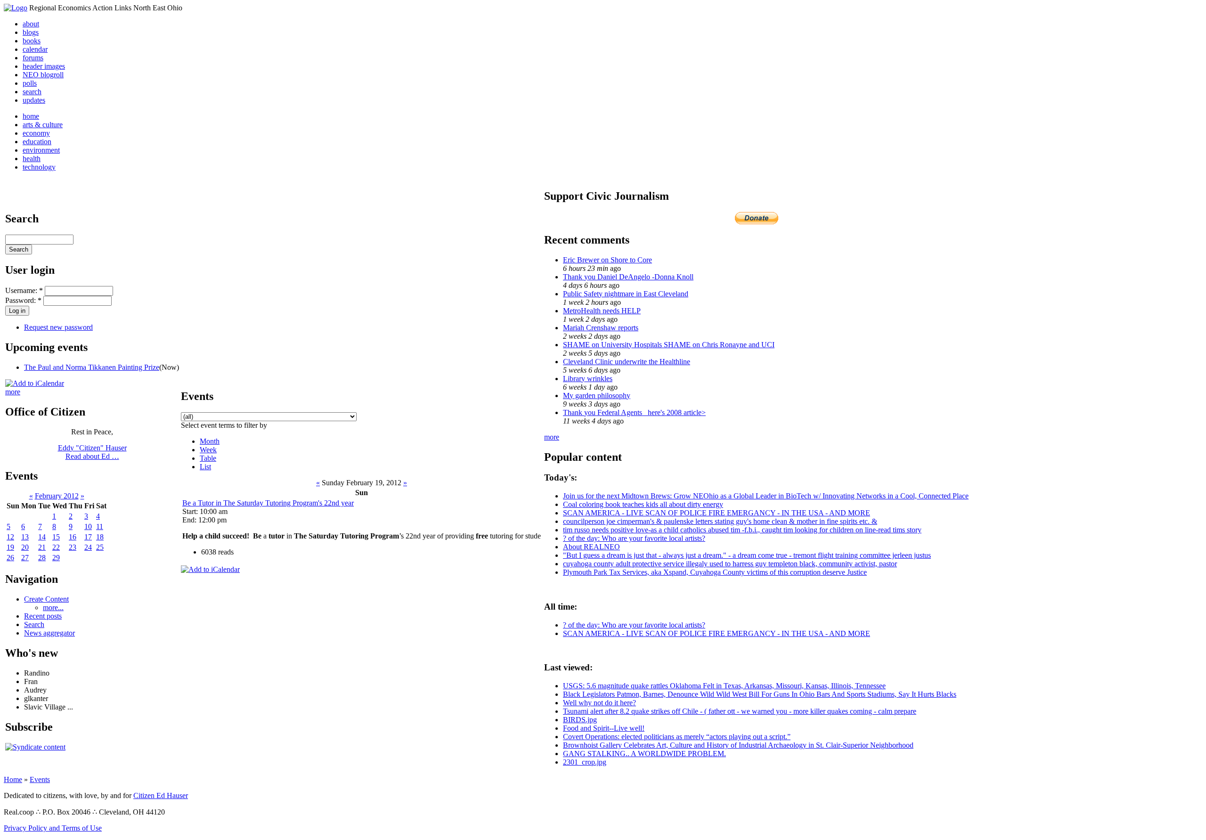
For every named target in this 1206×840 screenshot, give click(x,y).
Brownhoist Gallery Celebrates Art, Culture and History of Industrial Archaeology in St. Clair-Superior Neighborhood (738, 745)
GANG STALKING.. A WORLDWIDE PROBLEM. (644, 754)
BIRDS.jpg (580, 720)
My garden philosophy (596, 395)
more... (53, 607)
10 (88, 526)
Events (40, 779)
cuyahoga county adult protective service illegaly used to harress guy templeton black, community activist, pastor (730, 564)
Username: (24, 290)
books (32, 41)
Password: (23, 300)
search (32, 92)
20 (25, 547)
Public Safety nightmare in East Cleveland (625, 294)
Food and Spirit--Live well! (603, 728)
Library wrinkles (587, 379)
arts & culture (43, 125)
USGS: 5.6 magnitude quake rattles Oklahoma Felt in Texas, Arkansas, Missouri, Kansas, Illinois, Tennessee (724, 686)
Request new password (58, 327)
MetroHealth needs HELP (602, 311)
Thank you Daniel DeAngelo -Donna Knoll (628, 277)
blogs (31, 32)
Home (13, 779)
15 (56, 537)
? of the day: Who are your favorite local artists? (634, 538)
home (31, 116)
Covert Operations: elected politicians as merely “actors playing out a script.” (676, 737)
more (12, 392)
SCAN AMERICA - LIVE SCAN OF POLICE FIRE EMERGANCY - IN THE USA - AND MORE (716, 513)
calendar (35, 49)
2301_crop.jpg (584, 762)
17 (88, 537)
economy (36, 133)
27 (25, 558)
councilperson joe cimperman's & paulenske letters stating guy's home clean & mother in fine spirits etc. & (720, 521)
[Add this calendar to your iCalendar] (34, 383)
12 (10, 537)
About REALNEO (591, 547)
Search (34, 624)
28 (42, 558)
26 (10, 558)
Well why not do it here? (599, 703)
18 (100, 537)
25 (100, 547)
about (31, 24)
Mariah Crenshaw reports (600, 328)
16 (72, 537)
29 (56, 558)
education (37, 142)
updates (34, 100)
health (32, 159)
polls (30, 83)
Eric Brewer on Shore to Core (607, 260)
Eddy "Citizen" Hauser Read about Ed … (92, 452)
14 (42, 537)
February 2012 (57, 496)
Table (208, 458)
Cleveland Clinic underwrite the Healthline (626, 362)
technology (39, 167)
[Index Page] (15, 8)
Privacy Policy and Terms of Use (53, 828)
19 (10, 547)
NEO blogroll (43, 75)
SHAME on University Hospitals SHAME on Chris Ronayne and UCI (668, 345)
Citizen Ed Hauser (160, 795)
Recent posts (43, 616)
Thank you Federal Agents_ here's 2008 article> (634, 412)
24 (88, 547)
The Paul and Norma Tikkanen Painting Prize (91, 367)
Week (208, 450)
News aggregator (49, 633)
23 (72, 547)
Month (210, 441)
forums (33, 58)
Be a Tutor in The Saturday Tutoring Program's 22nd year (268, 503)
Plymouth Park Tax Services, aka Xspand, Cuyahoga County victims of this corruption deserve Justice (715, 572)
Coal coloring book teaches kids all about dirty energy (643, 504)
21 (42, 547)
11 (99, 526)
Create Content (46, 599)
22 (56, 547)
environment (41, 150)
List (205, 467)
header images (44, 66)
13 (25, 537)
